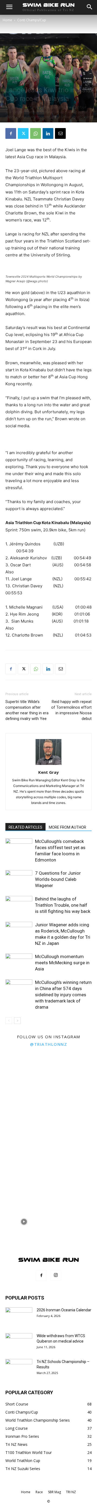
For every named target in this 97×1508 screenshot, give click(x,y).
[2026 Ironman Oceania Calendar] (18, 1316)
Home (7, 20)
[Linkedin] (48, 133)
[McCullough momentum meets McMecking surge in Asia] (18, 962)
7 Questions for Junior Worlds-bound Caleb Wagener (58, 879)
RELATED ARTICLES (25, 827)
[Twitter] (23, 133)
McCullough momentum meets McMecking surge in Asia (62, 963)
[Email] (60, 133)
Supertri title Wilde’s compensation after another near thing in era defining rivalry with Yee (26, 710)
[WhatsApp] (35, 133)
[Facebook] (10, 133)
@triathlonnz (48, 1044)
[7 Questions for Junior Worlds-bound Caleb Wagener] (18, 879)
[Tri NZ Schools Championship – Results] (18, 1368)
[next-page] (17, 1020)
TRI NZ (71, 1492)
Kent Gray (48, 772)
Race (39, 1492)
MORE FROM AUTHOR (67, 827)
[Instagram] (55, 1275)
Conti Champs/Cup (31, 20)
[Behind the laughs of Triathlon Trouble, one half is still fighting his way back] (18, 905)
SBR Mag (54, 1492)
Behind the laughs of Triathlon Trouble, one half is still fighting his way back (62, 905)
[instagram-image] (24, 1074)
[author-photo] (48, 764)
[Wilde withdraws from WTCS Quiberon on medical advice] (18, 1342)
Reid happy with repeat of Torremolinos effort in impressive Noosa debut (71, 710)
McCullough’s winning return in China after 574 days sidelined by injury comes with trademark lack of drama (63, 995)
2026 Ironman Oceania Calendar (64, 1310)
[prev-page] (8, 1020)
